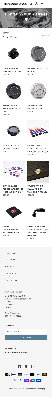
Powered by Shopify (37, 389)
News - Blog (11, 280)
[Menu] (47, 4)
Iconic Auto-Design (21, 389)
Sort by (6, 33)
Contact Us (10, 273)
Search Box (10, 259)
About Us (9, 266)
